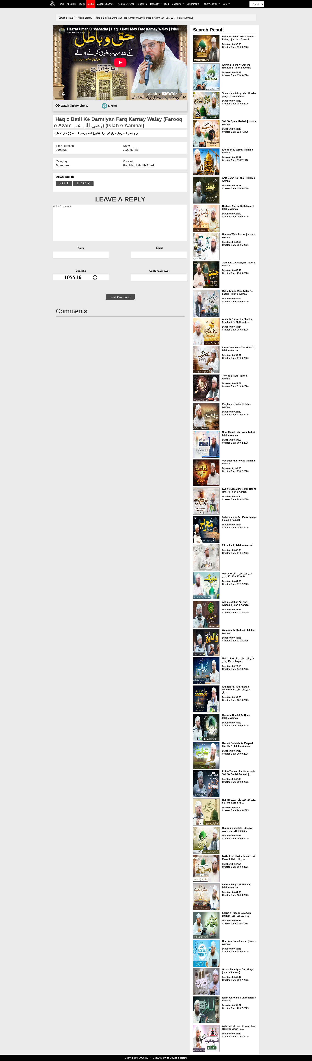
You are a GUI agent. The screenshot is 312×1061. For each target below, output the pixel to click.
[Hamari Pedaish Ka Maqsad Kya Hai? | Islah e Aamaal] (206, 755)
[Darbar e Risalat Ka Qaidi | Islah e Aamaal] (206, 727)
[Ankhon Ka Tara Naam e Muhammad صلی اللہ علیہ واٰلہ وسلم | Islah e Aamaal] (206, 698)
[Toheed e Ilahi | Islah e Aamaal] (206, 387)
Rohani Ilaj (142, 4)
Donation (155, 4)
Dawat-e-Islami (66, 17)
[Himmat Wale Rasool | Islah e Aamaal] (206, 246)
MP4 (62, 183)
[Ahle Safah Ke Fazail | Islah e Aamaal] (206, 190)
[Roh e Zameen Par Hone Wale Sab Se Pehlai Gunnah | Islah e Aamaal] (206, 783)
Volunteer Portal (126, 4)
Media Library (85, 17)
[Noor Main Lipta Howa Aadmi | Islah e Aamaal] (206, 444)
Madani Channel (105, 4)
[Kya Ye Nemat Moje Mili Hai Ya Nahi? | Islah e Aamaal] (206, 501)
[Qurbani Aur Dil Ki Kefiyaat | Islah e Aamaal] (206, 218)
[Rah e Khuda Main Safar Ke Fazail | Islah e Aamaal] (206, 303)
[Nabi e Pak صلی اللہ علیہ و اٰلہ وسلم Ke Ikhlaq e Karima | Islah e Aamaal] (206, 670)
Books (82, 4)
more (225, 4)
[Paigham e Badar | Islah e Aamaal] (206, 416)
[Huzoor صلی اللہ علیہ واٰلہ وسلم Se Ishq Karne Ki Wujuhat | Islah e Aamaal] (206, 812)
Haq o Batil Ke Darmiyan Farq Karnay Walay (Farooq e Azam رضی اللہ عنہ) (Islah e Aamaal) (144, 17)
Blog (166, 4)
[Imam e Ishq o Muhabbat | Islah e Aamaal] (206, 896)
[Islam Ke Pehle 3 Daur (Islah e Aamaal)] (206, 1009)
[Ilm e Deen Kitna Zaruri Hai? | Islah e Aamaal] (206, 359)
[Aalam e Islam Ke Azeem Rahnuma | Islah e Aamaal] (206, 77)
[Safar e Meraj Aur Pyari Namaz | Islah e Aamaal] (206, 529)
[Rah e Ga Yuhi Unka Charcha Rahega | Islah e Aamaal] (206, 48)
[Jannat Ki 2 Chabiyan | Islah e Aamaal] (206, 274)
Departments (193, 4)
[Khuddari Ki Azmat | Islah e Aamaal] (206, 161)
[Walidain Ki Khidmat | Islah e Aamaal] (206, 642)
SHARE (82, 183)
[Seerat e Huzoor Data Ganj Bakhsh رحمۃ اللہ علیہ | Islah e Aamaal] (206, 925)
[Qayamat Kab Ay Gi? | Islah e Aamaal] (206, 472)
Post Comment (120, 297)
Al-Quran (71, 4)
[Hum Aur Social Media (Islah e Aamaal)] (206, 953)
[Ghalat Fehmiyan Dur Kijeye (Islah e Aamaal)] (206, 981)
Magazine (177, 4)
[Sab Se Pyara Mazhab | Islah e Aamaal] (206, 133)
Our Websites (211, 4)
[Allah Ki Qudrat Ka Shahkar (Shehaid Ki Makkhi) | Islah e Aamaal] (206, 331)
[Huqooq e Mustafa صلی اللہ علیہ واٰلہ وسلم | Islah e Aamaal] (206, 840)
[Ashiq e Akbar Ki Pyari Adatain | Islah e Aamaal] (206, 614)
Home (61, 4)
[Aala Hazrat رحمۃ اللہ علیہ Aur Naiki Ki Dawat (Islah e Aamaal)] (206, 1038)
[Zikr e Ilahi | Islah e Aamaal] (206, 557)
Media (91, 4)
